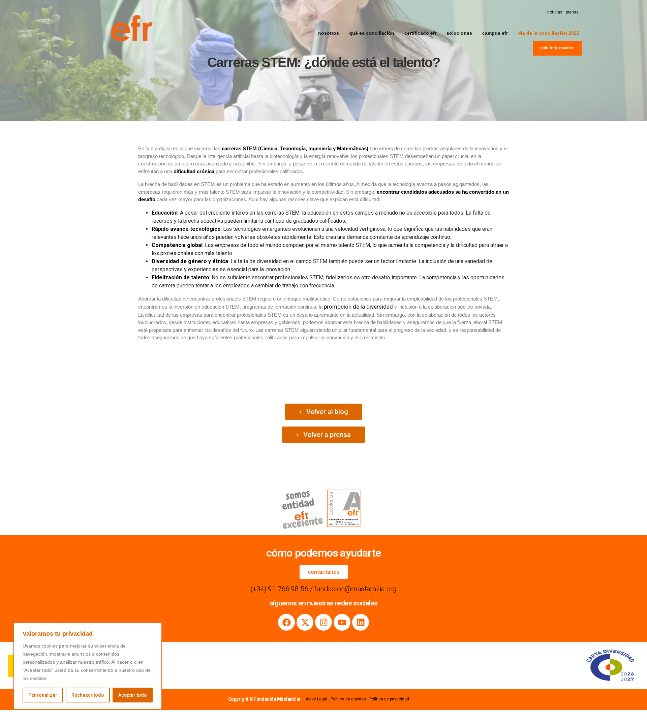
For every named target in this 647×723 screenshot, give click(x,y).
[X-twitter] (305, 622)
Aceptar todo (132, 695)
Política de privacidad (389, 699)
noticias (554, 12)
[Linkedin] (360, 622)
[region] (87, 666)
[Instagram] (323, 622)
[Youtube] (342, 622)
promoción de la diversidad (358, 306)
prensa (572, 12)
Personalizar (42, 695)
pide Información (556, 47)
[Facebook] (286, 622)
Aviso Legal (316, 699)
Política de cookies (348, 699)
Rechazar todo (87, 695)
